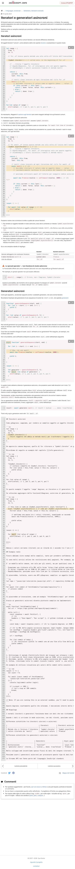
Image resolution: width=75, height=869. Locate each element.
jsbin (35, 795)
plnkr (31, 795)
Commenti (10, 781)
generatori (65, 298)
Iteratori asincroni (11, 36)
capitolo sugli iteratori (25, 114)
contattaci (36, 866)
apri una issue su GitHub (39, 787)
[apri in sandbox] (72, 47)
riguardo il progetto (36, 862)
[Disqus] (37, 824)
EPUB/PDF (67, 3)
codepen (40, 795)
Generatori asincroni (13, 291)
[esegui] (69, 47)
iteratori (43, 43)
